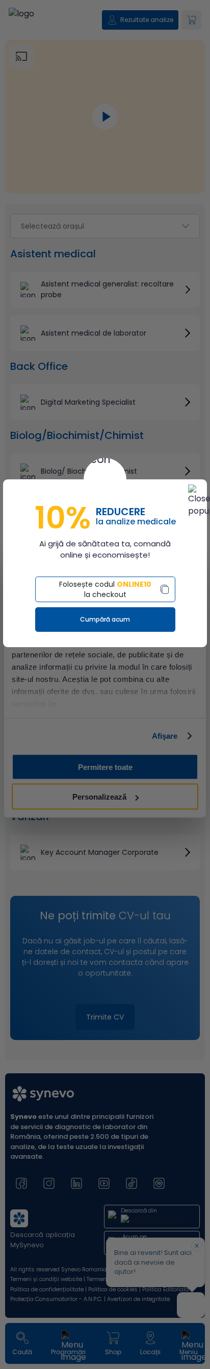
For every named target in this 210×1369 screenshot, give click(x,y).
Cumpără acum (105, 619)
